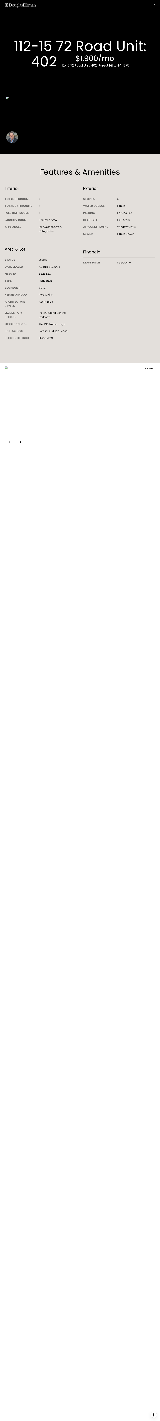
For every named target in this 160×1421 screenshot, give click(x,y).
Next (20, 442)
